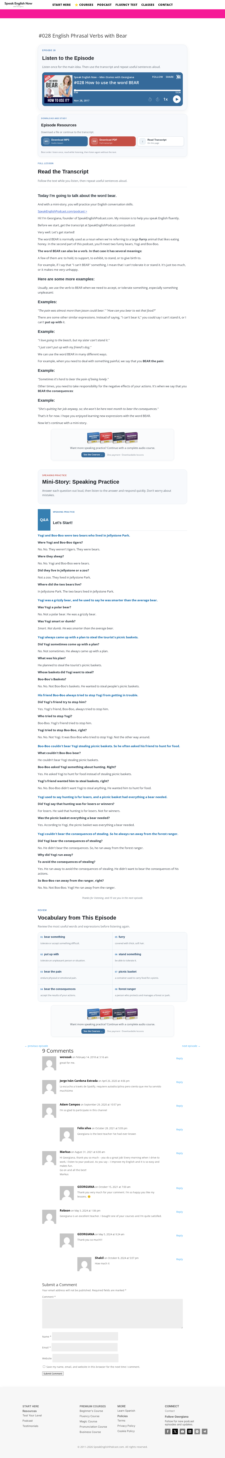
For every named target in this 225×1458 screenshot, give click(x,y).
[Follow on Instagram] (190, 1431)
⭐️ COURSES (84, 5)
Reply (179, 1058)
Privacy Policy (126, 1425)
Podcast (27, 1420)
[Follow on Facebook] (168, 1431)
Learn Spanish (126, 1410)
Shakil (99, 1258)
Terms (121, 1420)
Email (46, 1347)
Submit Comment (53, 1373)
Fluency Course (89, 1416)
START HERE (61, 5)
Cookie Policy (126, 1431)
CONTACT (165, 5)
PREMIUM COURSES (93, 1406)
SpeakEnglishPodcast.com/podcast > (62, 211)
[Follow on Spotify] (197, 1431)
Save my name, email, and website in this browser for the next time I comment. (93, 1366)
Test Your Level (32, 1415)
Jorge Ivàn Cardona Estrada (79, 1081)
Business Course (90, 1432)
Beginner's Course (91, 1411)
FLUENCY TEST (126, 5)
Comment (49, 1296)
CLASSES (147, 5)
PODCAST (104, 5)
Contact (170, 1411)
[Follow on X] (175, 1431)
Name (46, 1336)
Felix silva (84, 1128)
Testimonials (30, 1426)
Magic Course (88, 1421)
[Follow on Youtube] (182, 1431)
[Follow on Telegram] (204, 1431)
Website (47, 1358)
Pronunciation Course (93, 1426)
